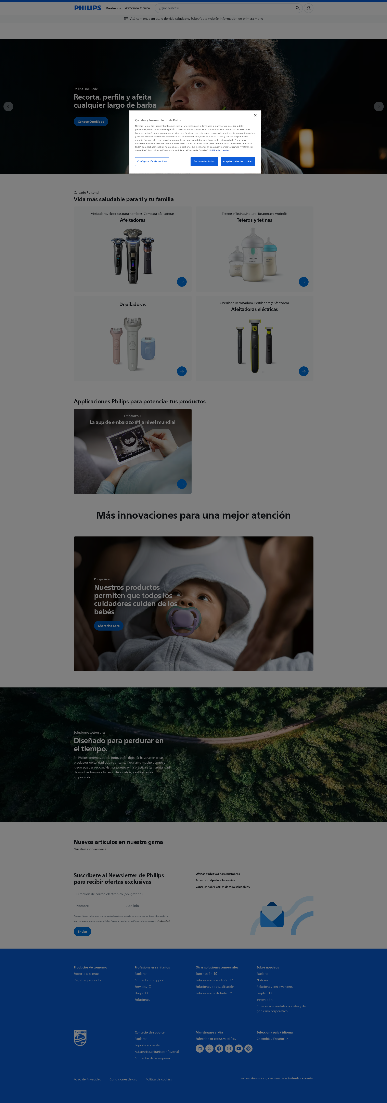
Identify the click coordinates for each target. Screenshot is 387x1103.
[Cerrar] (255, 115)
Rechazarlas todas (204, 161)
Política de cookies (219, 150)
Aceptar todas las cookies (238, 161)
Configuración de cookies (152, 161)
